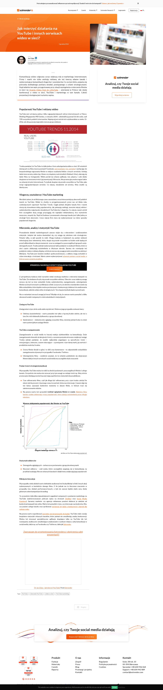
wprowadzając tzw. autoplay (64, 169)
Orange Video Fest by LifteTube (43, 90)
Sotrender (67, 524)
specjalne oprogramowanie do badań (56, 514)
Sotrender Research (107, 10)
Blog (77, 667)
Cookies (102, 667)
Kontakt (78, 672)
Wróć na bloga (24, 19)
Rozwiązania (72, 10)
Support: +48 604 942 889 (134, 669)
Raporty (55, 669)
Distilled (68, 499)
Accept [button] (114, 687)
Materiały (92, 10)
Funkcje (55, 661)
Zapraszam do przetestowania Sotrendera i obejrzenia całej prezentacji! (53, 533)
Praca (77, 664)
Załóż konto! (54, 269)
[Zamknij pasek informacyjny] (138, 3)
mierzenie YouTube (36, 594)
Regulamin (103, 661)
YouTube (25, 594)
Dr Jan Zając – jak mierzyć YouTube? (47, 588)
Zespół (78, 661)
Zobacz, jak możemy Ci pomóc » (113, 3)
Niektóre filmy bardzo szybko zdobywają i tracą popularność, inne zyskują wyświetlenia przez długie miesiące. (55, 394)
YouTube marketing (62, 594)
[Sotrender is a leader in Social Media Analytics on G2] (23, 661)
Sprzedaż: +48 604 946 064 (134, 667)
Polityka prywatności (108, 664)
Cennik (83, 10)
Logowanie (121, 10)
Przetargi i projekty (83, 669)
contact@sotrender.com (133, 672)
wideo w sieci (49, 594)
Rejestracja (133, 10)
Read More (121, 687)
